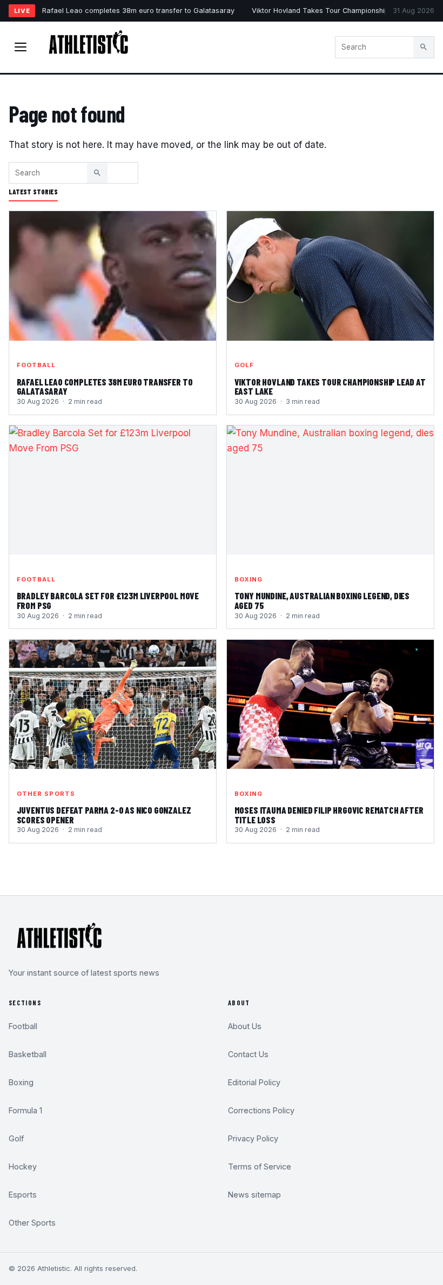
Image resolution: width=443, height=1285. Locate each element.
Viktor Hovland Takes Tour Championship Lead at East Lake (330, 386)
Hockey (23, 1166)
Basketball (27, 1054)
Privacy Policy (253, 1138)
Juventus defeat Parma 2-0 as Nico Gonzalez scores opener (104, 814)
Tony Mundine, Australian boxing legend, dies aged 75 (322, 600)
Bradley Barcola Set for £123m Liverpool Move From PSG (108, 600)
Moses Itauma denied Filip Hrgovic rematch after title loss (329, 814)
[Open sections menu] (20, 47)
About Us (244, 1026)
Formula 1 (25, 1110)
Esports (23, 1194)
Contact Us (248, 1054)
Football (36, 365)
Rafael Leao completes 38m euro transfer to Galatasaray (138, 10)
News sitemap (254, 1194)
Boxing (248, 579)
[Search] (423, 47)
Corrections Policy (261, 1110)
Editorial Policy (254, 1082)
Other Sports (46, 793)
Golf (244, 365)
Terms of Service (259, 1166)
